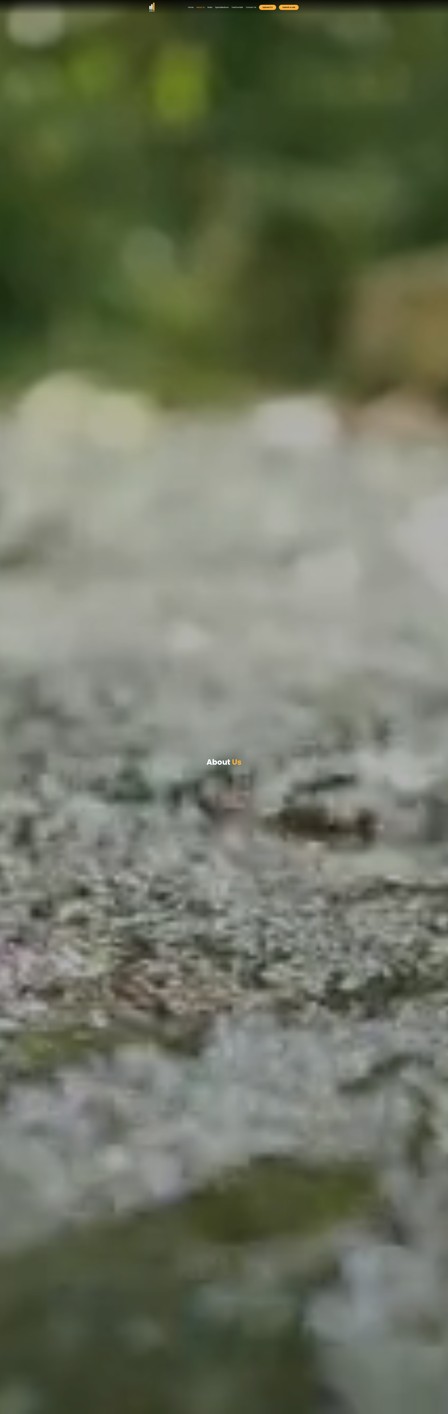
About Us (200, 7)
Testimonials (237, 7)
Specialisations (222, 7)
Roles (209, 7)
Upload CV (267, 7)
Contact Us (251, 7)
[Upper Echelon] (151, 7)
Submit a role (288, 7)
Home (191, 7)
